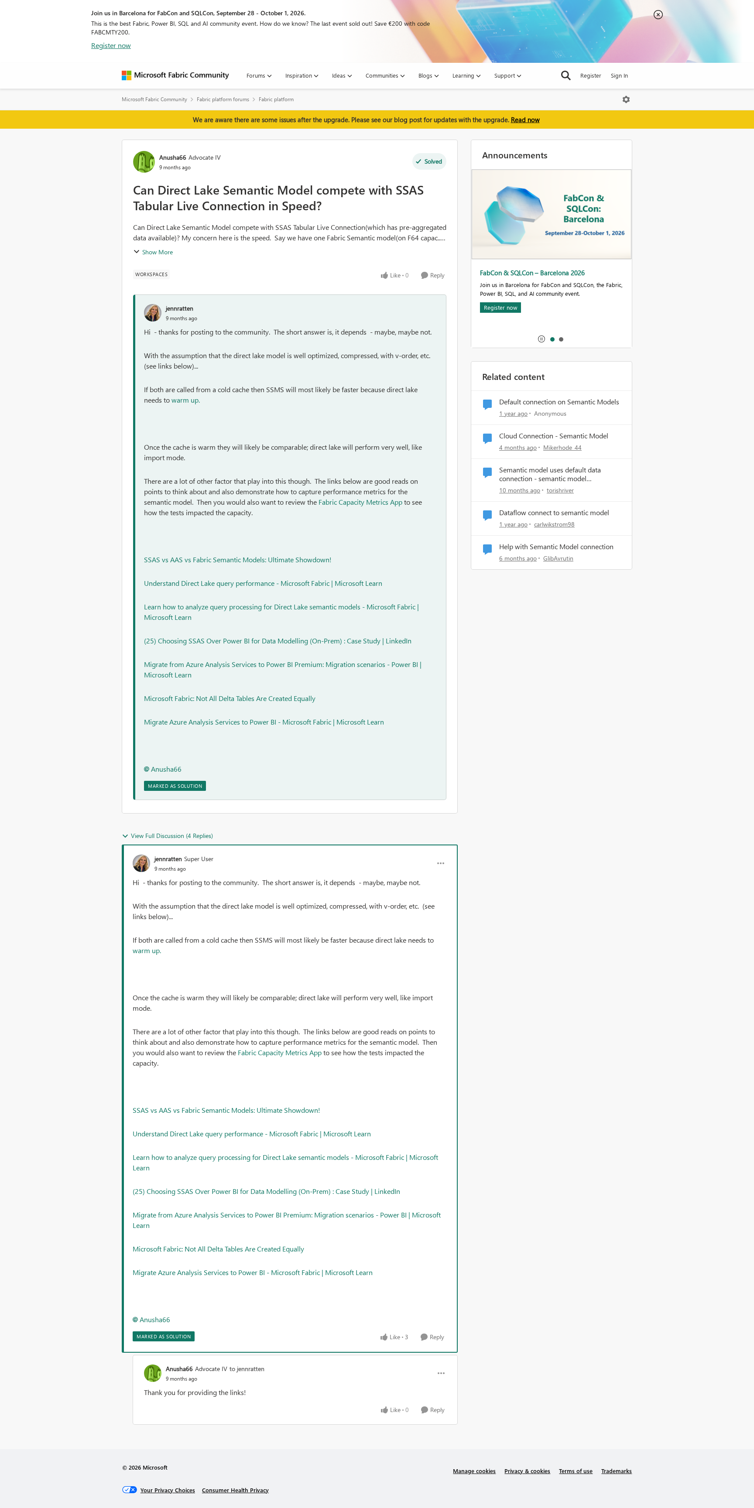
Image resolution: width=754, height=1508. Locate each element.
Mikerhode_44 (562, 447)
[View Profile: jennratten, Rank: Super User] (141, 863)
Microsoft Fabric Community (154, 99)
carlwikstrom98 (554, 524)
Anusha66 (172, 157)
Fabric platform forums (223, 99)
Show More (157, 252)
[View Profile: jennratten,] (152, 312)
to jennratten (247, 1368)
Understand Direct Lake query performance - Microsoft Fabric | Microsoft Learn (263, 583)
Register (590, 75)
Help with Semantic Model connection (556, 546)
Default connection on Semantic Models (559, 401)
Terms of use (576, 1470)
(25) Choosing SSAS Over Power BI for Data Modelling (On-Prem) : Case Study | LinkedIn (277, 640)
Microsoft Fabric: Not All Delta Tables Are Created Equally (229, 698)
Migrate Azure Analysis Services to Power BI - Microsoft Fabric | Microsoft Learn (264, 721)
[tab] (552, 339)
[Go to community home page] (175, 75)
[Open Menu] (626, 99)
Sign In (619, 75)
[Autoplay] (541, 339)
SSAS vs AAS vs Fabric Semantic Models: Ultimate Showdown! (238, 559)
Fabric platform (276, 99)
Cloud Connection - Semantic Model (553, 435)
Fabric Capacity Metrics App (360, 501)
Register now (111, 45)
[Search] (566, 75)
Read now (525, 119)
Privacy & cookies (527, 1470)
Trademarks (616, 1470)
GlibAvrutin (558, 558)
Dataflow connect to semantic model (554, 512)
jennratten (179, 308)
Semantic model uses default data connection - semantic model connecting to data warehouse (550, 474)
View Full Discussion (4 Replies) (172, 835)
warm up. (185, 399)
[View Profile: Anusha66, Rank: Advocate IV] (144, 162)
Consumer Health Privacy (235, 1490)
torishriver (560, 490)
